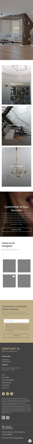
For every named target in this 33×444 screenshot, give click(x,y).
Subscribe (16, 335)
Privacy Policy (11, 330)
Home (3, 374)
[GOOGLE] (7, 393)
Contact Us (5, 387)
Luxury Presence (7, 434)
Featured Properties (8, 380)
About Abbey (5, 377)
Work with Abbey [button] (16, 229)
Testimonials (5, 385)
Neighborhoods (6, 382)
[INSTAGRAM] (3, 393)
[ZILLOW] (11, 393)
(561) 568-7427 (5, 359)
